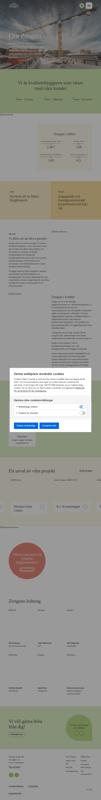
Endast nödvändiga (26, 425)
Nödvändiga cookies (27, 407)
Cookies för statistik (28, 413)
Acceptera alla (49, 425)
